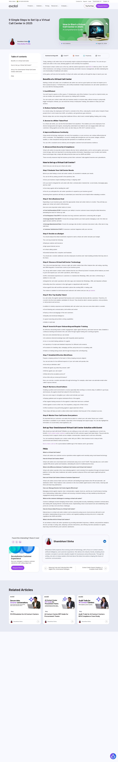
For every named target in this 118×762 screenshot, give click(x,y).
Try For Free (89, 6)
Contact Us (79, 1)
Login (89, 1)
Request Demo (103, 6)
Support (85, 1)
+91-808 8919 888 (24, 1)
